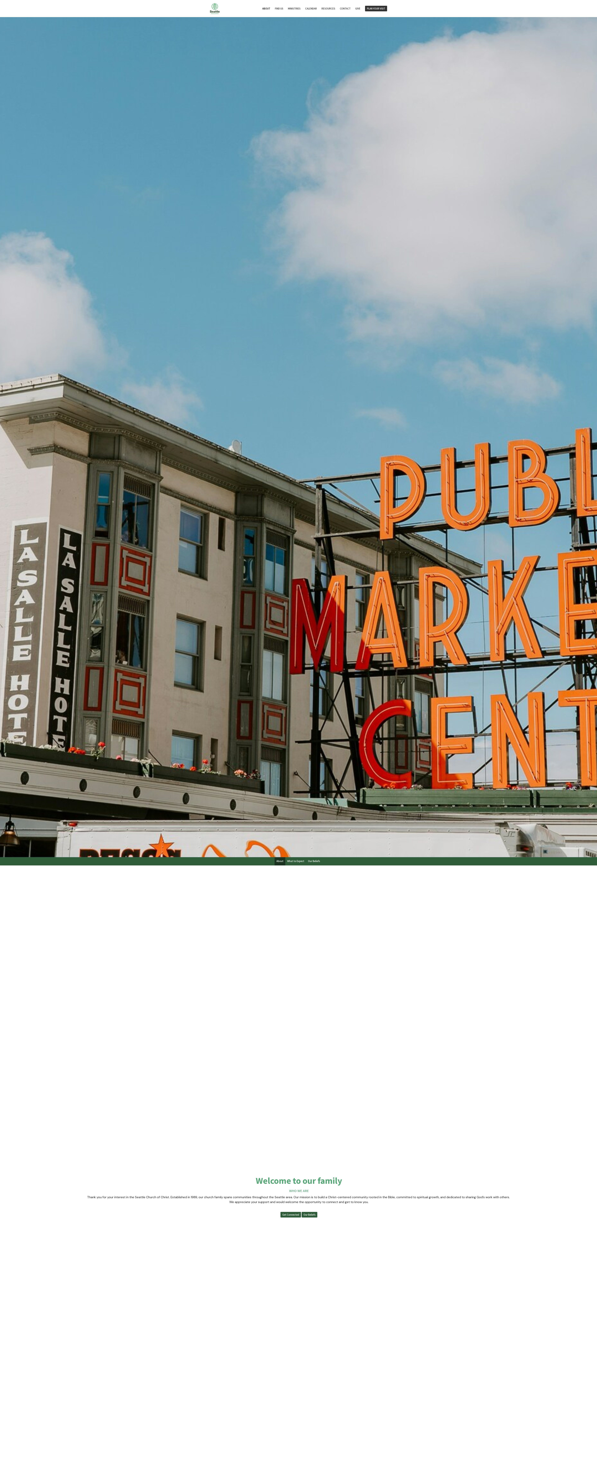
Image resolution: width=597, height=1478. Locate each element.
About (266, 8)
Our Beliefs (314, 861)
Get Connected (290, 1214)
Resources (328, 8)
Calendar (311, 8)
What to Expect (295, 861)
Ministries (294, 8)
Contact (345, 8)
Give (357, 8)
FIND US (279, 8)
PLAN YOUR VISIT (376, 8)
